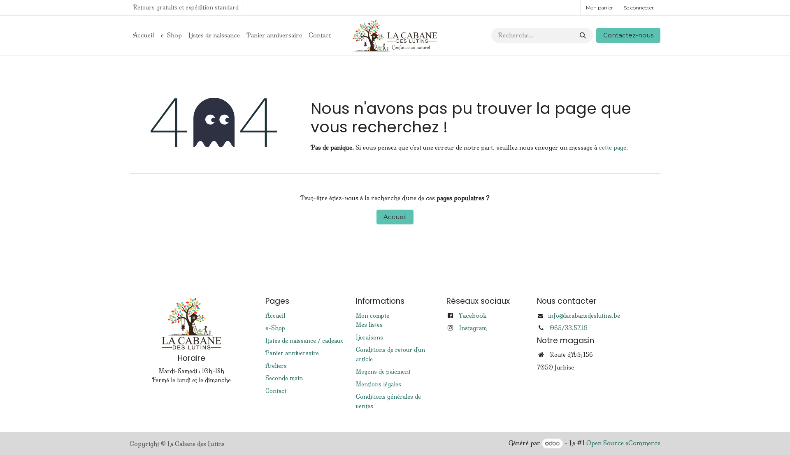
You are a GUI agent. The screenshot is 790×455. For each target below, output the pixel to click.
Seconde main (284, 378)
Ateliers (276, 366)
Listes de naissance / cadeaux (304, 340)
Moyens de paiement (383, 371)
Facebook (472, 315)
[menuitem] (144, 36)
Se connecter (639, 8)
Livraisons (369, 337)
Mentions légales (378, 384)
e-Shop (275, 328)
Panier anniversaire (292, 353)
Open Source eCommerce (623, 443)
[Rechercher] (583, 35)
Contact (275, 391)
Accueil (395, 217)
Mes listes (369, 324)
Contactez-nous (628, 35)
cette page (612, 147)
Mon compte (372, 315)
